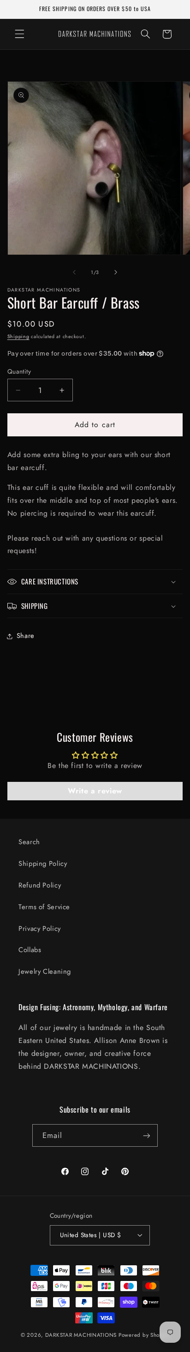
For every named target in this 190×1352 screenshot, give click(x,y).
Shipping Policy (42, 863)
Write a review (95, 791)
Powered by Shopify (144, 1335)
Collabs (29, 950)
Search (29, 842)
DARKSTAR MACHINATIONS (81, 1335)
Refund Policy (39, 885)
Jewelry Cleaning (44, 971)
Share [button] (26, 636)
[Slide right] (116, 272)
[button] (19, 34)
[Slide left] (74, 272)
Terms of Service (44, 907)
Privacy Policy (39, 928)
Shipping (18, 336)
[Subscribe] (146, 1135)
